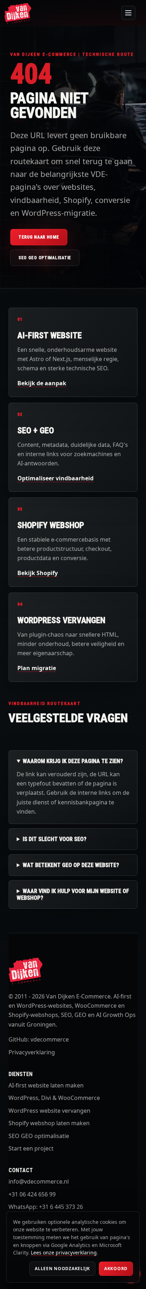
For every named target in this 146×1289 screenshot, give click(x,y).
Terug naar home (38, 237)
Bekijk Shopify (37, 573)
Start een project (31, 1148)
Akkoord (116, 1268)
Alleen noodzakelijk (62, 1268)
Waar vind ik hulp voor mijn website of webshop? (73, 894)
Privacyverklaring (32, 1052)
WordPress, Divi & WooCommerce (54, 1098)
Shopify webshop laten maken (49, 1123)
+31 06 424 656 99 (32, 1194)
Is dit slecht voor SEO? (54, 839)
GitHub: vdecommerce (39, 1039)
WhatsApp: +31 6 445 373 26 (46, 1207)
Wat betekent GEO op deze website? (71, 865)
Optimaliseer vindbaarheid (55, 478)
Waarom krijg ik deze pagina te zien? (73, 761)
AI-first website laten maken (46, 1085)
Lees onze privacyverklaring (64, 1252)
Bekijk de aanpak (41, 383)
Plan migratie (36, 668)
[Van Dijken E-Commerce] (17, 13)
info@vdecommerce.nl (39, 1181)
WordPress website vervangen (49, 1111)
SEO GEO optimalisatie (44, 257)
